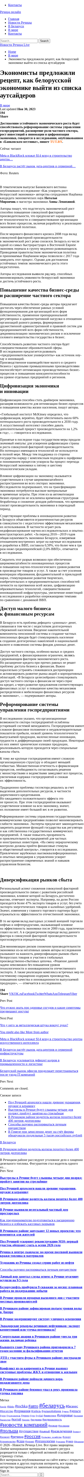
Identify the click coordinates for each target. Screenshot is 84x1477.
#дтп (32, 1416)
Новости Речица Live (15, 45)
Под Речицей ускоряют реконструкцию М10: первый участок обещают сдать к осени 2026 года (39, 1243)
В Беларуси (16, 26)
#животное (50, 1415)
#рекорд (77, 1431)
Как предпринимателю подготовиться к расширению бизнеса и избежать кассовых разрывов (37, 1222)
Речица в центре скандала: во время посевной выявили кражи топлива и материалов (41, 1253)
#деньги (75, 1411)
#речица (17, 1437)
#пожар (52, 1425)
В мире (13, 30)
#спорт (67, 1436)
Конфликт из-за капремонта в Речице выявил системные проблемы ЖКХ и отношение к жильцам (38, 1370)
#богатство (6, 1411)
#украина (60, 1441)
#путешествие (29, 1431)
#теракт (29, 1441)
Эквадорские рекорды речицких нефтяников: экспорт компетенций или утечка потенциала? (40, 1327)
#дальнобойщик (51, 1411)
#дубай (39, 1416)
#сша (20, 1441)
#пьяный (44, 1431)
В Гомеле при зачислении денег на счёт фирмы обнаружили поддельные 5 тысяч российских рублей (45, 1133)
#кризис (26, 1420)
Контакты (15, 5)
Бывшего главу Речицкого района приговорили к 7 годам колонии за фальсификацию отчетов (38, 1349)
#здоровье (65, 1415)
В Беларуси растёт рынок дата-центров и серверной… (38, 166)
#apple (3, 1407)
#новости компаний (24, 1425)
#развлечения (61, 1431)
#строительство (8, 1441)
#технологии (45, 1441)
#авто (33, 1406)
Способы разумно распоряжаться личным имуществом (38, 1269)
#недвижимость (52, 1419)
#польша (9, 1430)
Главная (13, 19)
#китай (16, 1419)
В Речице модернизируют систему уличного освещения (40, 1319)
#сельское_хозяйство (51, 1437)
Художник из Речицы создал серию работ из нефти (37, 1262)
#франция (79, 1441)
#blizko (10, 1406)
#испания (78, 1416)
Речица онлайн (10, 12)
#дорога (25, 1415)
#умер (69, 1441)
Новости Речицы (20, 22)
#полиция (63, 1425)
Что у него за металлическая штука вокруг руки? (34, 1025)
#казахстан (5, 1420)
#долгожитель (13, 1416)
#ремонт (5, 1436)
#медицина (36, 1419)
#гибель (36, 1411)
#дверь (65, 1411)
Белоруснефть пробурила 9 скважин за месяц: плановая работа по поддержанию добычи (41, 1289)
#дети (3, 1416)
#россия (32, 1436)
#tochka (21, 1406)
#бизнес (72, 1406)
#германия (22, 1411)
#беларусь (52, 1405)
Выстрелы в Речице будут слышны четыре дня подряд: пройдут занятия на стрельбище (40, 1111)
